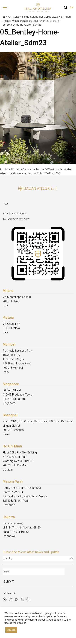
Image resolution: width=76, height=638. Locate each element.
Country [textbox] (7, 558)
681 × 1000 (53, 173)
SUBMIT (9, 581)
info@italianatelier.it (15, 213)
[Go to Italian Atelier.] (4, 16)
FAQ (5, 203)
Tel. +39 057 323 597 (16, 219)
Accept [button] (11, 630)
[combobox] (38, 558)
